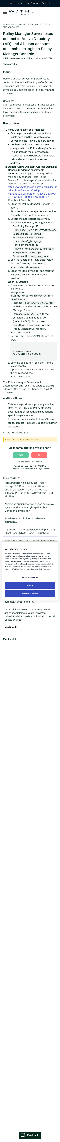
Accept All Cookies (30, 593)
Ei (39, 455)
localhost (19, 325)
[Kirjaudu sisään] (33, 12)
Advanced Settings (30, 577)
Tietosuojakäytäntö (26, 469)
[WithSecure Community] (19, 12)
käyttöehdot (43, 469)
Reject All (30, 585)
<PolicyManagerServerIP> (39, 303)
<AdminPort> (31, 314)
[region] (30, 571)
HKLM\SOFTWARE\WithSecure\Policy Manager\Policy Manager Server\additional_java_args (33, 252)
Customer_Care (18, 58)
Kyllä (21, 455)
